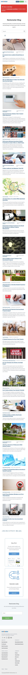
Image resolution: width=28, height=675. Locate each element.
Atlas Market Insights (19, 642)
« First (3, 530)
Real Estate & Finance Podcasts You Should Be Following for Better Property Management (13, 227)
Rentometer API (4, 656)
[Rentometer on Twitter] (4, 638)
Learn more (14, 593)
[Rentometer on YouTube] (11, 638)
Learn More (14, 553)
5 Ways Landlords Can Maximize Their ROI (13, 168)
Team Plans (17, 654)
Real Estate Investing (6, 139)
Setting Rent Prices (6, 77)
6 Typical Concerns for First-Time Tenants (13, 339)
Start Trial (21, 1)
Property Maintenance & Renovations (7, 111)
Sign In (17, 1)
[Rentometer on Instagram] (7, 638)
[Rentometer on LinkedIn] (9, 638)
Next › (17, 530)
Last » (20, 530)
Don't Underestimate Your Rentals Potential (13, 390)
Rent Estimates (4, 642)
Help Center (17, 662)
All (5, 35)
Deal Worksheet (5, 648)
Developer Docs (5, 658)
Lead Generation (5, 652)
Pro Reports (4, 644)
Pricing (16, 652)
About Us (17, 656)
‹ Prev (6, 530)
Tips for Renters (5, 196)
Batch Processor (5, 646)
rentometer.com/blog (12, 9)
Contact (16, 664)
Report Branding (5, 654)
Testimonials (17, 660)
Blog (16, 658)
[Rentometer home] (4, 1)
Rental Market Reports (19, 644)
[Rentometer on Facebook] (2, 638)
